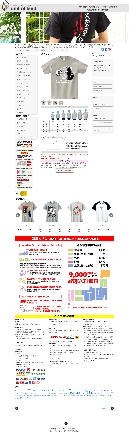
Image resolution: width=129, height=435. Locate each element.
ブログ (35, 50)
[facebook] (106, 49)
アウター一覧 (21, 98)
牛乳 (85, 395)
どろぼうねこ (46, 390)
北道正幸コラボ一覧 (23, 64)
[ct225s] (43, 104)
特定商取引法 (21, 137)
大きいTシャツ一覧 (23, 94)
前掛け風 (63, 393)
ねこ (53, 389)
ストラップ (110, 390)
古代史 (94, 393)
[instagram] (109, 49)
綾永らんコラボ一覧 (23, 75)
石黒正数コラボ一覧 (23, 68)
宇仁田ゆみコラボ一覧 (24, 72)
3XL (19, 390)
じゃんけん (34, 390)
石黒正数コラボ (96, 395)
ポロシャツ (56, 393)
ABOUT (27, 50)
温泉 (68, 395)
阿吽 (27, 225)
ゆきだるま (65, 390)
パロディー (37, 393)
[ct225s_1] (49, 104)
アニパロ (80, 390)
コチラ (25, 324)
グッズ (85, 390)
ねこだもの (52, 225)
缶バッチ (20, 112)
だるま (40, 390)
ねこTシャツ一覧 (22, 83)
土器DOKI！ (107, 408)
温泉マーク (74, 395)
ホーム (19, 50)
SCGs (76, 225)
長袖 (22, 398)
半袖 (89, 392)
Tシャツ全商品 (21, 57)
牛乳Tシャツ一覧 (22, 87)
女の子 (108, 393)
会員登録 (20, 126)
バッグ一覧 (20, 101)
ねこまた (59, 390)
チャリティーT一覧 (23, 90)
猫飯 (101, 225)
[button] (18, 215)
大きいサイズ (101, 393)
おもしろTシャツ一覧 (24, 79)
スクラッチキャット (100, 390)
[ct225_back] (61, 104)
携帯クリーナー (22, 105)
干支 (28, 395)
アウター (73, 390)
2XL (16, 390)
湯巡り (81, 395)
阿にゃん (20, 408)
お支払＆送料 (21, 123)
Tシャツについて (22, 130)
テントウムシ (20, 393)
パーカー (44, 393)
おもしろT (26, 390)
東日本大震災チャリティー (56, 395)
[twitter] (102, 49)
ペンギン (51, 393)
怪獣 (35, 395)
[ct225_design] (55, 104)
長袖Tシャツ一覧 (22, 61)
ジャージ (90, 390)
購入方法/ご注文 (22, 119)
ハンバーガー (29, 393)
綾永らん (105, 395)
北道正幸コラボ (78, 393)
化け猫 (67, 393)
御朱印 (32, 395)
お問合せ (44, 50)
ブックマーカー (22, 109)
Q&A (18, 134)
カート (63, 50)
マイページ (54, 50)
